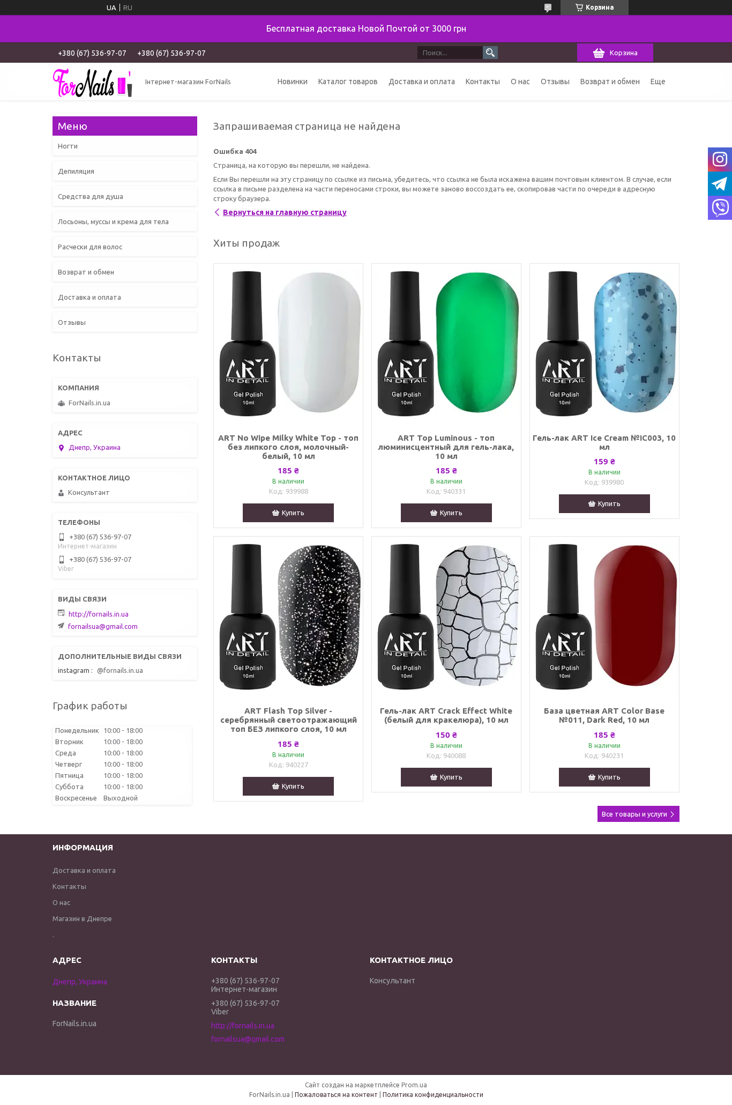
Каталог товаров (348, 81)
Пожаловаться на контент (336, 1094)
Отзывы (555, 81)
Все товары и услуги (634, 814)
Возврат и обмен (610, 81)
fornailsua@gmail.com (103, 626)
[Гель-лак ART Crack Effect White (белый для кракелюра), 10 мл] (446, 617)
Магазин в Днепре (82, 918)
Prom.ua (414, 1084)
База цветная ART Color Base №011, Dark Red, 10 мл (604, 715)
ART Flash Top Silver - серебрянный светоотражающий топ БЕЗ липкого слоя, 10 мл (288, 719)
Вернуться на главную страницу (285, 212)
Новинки (293, 81)
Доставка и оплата (422, 81)
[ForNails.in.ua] (93, 81)
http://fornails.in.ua (99, 614)
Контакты (483, 81)
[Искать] (490, 52)
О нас (520, 81)
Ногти (68, 146)
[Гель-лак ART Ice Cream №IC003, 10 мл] (604, 344)
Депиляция (76, 171)
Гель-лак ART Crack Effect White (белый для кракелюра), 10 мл (446, 715)
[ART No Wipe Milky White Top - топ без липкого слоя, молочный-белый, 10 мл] (288, 344)
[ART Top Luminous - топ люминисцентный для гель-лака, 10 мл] (446, 344)
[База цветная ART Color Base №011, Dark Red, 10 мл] (604, 617)
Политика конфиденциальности (433, 1094)
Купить (293, 512)
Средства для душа (90, 196)
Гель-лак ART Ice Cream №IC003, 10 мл (604, 442)
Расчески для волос (90, 246)
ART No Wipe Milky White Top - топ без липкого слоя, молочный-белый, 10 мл (288, 447)
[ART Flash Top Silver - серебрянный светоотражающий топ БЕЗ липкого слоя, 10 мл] (288, 617)
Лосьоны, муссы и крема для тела (113, 221)
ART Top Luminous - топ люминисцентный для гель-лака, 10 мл (446, 447)
